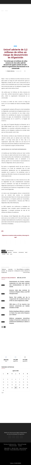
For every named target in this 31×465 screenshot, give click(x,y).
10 (3, 382)
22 (23, 385)
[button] (2, 2)
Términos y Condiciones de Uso (10, 444)
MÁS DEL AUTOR (21, 277)
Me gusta (6, 356)
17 (3, 385)
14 (19, 382)
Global (6, 10)
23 (27, 385)
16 (27, 382)
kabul (26, 252)
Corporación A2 (23, 449)
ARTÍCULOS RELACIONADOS (8, 277)
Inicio (2, 10)
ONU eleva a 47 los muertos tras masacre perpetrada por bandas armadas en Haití (19, 305)
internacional (21, 252)
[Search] (29, 2)
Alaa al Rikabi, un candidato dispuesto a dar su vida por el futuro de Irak (23, 271)
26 (12, 387)
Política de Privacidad (22, 444)
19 (12, 385)
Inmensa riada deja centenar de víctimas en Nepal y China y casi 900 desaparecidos (19, 291)
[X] (17, 436)
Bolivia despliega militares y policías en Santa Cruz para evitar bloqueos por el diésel (19, 312)
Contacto (20, 445)
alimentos (15, 252)
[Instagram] (13, 436)
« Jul (2, 392)
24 (3, 387)
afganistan (10, 252)
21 (19, 385)
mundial (3, 254)
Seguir (15, 356)
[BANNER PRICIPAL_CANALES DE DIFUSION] (15, 6)
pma (11, 254)
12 (12, 382)
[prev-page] (2, 327)
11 (7, 382)
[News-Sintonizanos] (12, 351)
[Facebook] (9, 436)
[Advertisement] (15, 28)
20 (15, 385)
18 (7, 385)
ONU (8, 254)
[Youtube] (21, 436)
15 (23, 382)
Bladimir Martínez (10, 71)
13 (15, 382)
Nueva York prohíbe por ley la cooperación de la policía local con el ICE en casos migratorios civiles (19, 298)
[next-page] (5, 327)
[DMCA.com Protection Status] (15, 461)
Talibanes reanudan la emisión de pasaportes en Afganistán (8, 271)
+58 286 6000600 (17, 463)
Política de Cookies (13, 445)
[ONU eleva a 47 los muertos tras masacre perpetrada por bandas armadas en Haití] (5, 305)
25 (7, 387)
